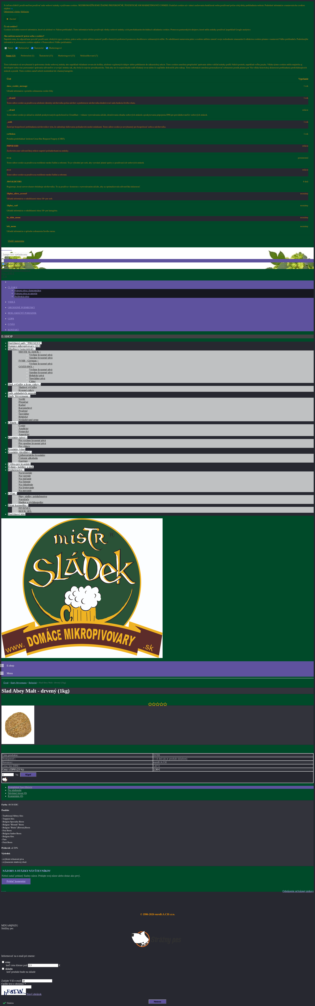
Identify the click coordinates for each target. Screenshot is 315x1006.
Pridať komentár (16, 881)
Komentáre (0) (15, 796)
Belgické (33, 682)
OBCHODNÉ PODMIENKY (21, 307)
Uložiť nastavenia (16, 241)
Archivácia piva (21, 296)
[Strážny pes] (4, 781)
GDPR (11, 319)
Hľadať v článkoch (15, 267)
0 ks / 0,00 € (7, 273)
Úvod (5, 682)
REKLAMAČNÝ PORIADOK (22, 313)
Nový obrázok (34, 994)
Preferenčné (24, 48)
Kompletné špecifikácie (20, 787)
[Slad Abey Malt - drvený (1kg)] (17, 743)
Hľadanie (6, 248)
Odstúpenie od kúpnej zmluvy (298, 891)
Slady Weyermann (18, 682)
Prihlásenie (7, 270)
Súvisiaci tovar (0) (17, 793)
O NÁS (11, 324)
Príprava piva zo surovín (25, 293)
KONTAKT (13, 330)
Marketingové (55, 48)
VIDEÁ (11, 302)
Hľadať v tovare (13, 264)
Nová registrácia (21, 270)
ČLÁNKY (12, 287)
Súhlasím (25, 11)
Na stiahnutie (14, 790)
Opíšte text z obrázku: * (13, 983)
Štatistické (39, 48)
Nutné (10, 48)
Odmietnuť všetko (12, 11)
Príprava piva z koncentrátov (27, 290)
